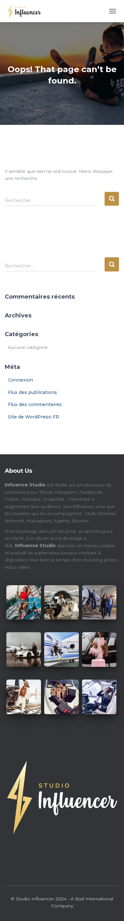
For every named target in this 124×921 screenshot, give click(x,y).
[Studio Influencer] (25, 11)
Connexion (20, 380)
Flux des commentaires (35, 404)
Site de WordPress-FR (33, 417)
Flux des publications (32, 392)
